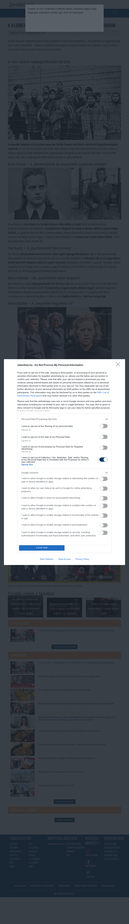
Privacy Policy (82, 559)
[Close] (119, 365)
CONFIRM (42, 548)
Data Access (64, 559)
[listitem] (64, 419)
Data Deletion (46, 559)
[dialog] (64, 462)
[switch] (103, 426)
